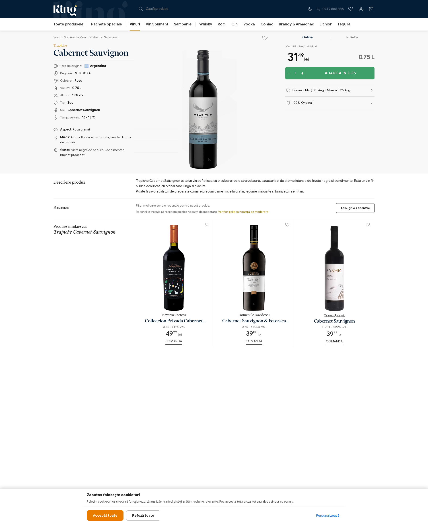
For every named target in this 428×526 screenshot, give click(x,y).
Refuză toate (143, 516)
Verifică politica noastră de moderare (243, 212)
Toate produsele (68, 24)
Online (307, 37)
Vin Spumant (157, 24)
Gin (234, 24)
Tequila (343, 24)
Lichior (326, 24)
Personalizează (327, 516)
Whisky (205, 24)
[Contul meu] (361, 9)
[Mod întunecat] (310, 9)
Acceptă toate (105, 516)
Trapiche (60, 45)
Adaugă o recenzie (355, 208)
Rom (222, 24)
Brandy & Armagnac (296, 24)
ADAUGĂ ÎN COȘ (340, 73)
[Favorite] (350, 9)
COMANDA (173, 341)
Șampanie (182, 24)
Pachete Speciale (106, 24)
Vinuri (135, 24)
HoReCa (352, 37)
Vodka (249, 24)
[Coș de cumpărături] (371, 9)
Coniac (267, 24)
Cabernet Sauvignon (104, 37)
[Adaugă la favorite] (265, 38)
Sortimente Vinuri (76, 37)
